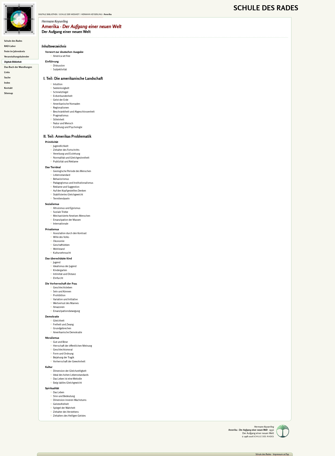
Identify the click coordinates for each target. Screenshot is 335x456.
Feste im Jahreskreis (14, 51)
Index (7, 82)
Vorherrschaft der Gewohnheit (69, 361)
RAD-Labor (10, 46)
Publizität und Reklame (65, 161)
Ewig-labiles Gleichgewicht (67, 382)
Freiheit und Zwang (63, 324)
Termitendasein (61, 198)
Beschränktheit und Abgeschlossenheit (74, 111)
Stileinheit (58, 119)
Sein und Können (62, 291)
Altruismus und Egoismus (66, 208)
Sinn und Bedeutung (64, 396)
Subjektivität (60, 69)
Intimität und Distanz (64, 274)
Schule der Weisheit (69, 14)
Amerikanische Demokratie (67, 332)
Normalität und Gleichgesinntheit (71, 157)
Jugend (56, 262)
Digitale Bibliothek (12, 61)
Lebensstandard (61, 175)
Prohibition (59, 295)
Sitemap (8, 93)
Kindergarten (60, 270)
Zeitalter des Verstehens (66, 411)
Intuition (57, 84)
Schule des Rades (13, 40)
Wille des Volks (61, 237)
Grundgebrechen (62, 328)
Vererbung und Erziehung (66, 153)
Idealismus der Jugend (64, 266)
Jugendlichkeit (60, 146)
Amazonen (59, 307)
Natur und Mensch (63, 123)
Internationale (60, 223)
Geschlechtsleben (62, 287)
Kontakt (8, 88)
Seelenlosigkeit (61, 88)
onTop (286, 454)
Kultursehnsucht (62, 252)
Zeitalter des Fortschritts (66, 149)
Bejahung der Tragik (63, 357)
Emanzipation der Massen (67, 219)
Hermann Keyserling (91, 14)
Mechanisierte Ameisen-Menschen (71, 215)
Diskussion (59, 65)
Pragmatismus (60, 115)
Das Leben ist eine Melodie (67, 378)
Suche (7, 77)
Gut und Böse (60, 341)
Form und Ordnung (63, 353)
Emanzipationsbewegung (66, 311)
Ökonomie (58, 241)
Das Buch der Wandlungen (18, 67)
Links (7, 72)
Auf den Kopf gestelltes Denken (69, 190)
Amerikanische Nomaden (66, 103)
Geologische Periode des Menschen (72, 171)
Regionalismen (61, 107)
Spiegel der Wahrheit (64, 407)
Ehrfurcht (58, 278)
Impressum (278, 454)
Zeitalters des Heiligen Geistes (69, 415)
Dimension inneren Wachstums (69, 400)
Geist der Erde (60, 99)
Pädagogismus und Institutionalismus (73, 182)
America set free (61, 56)
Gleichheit (58, 320)
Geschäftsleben (61, 244)
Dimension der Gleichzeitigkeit (69, 370)
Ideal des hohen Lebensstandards (70, 374)
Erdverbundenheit (62, 96)
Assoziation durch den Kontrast (70, 233)
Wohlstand (59, 249)
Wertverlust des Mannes (66, 303)
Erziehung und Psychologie (67, 127)
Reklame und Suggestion (66, 186)
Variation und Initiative (65, 299)
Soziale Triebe (60, 212)
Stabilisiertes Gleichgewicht (68, 194)
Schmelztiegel (60, 92)
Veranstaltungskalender (16, 56)
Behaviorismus (61, 179)
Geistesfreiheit (61, 404)
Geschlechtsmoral (63, 349)
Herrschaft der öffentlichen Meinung (72, 345)
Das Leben (58, 392)
